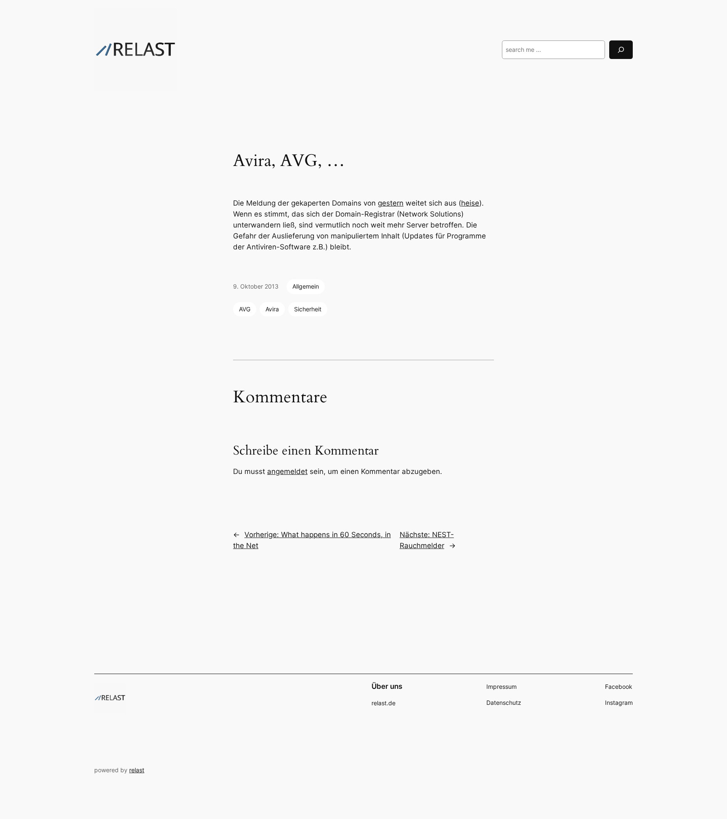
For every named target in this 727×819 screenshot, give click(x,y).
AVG (244, 309)
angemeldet (287, 471)
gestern (390, 203)
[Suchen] (621, 49)
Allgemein (305, 286)
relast (136, 770)
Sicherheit (307, 309)
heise (470, 203)
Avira (272, 309)
